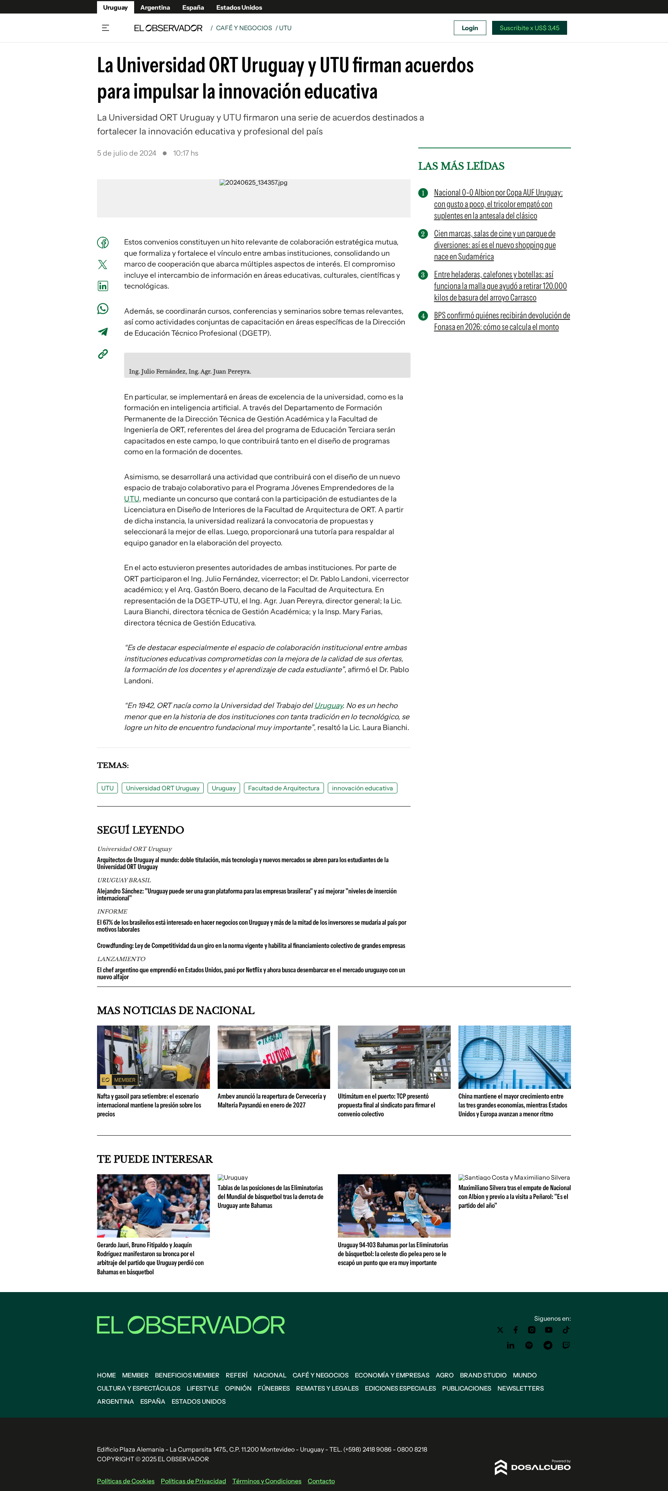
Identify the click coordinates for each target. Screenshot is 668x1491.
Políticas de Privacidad (193, 1481)
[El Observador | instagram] (532, 1330)
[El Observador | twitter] (500, 1330)
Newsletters (521, 1388)
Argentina (155, 7)
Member (135, 1375)
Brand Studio (483, 1375)
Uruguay (115, 7)
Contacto (321, 1481)
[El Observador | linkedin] (510, 1345)
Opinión (238, 1388)
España (193, 7)
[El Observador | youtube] (548, 1330)
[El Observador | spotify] (529, 1345)
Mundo (525, 1375)
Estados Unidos (239, 7)
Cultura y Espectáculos (139, 1388)
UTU (131, 498)
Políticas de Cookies (126, 1481)
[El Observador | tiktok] (566, 1330)
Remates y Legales (327, 1388)
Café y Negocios (244, 28)
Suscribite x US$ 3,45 (529, 28)
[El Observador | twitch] (566, 1345)
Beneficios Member (187, 1375)
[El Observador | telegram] (547, 1345)
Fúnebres (274, 1388)
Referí (236, 1375)
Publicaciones (466, 1388)
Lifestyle (203, 1388)
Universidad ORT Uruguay (162, 788)
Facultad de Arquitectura (284, 788)
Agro (445, 1375)
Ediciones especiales (400, 1388)
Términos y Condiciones (267, 1481)
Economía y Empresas (392, 1375)
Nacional (270, 1375)
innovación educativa (362, 788)
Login (470, 28)
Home (106, 1375)
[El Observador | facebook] (516, 1330)
